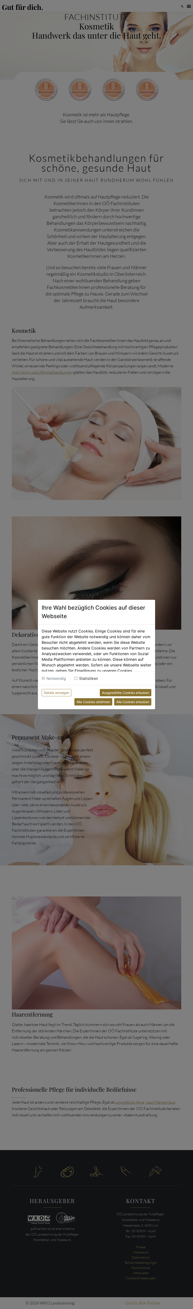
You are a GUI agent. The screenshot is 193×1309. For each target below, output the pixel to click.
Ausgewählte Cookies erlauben (125, 693)
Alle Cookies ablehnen (93, 702)
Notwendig (56, 678)
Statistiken (88, 678)
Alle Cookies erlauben (132, 702)
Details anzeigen (56, 693)
